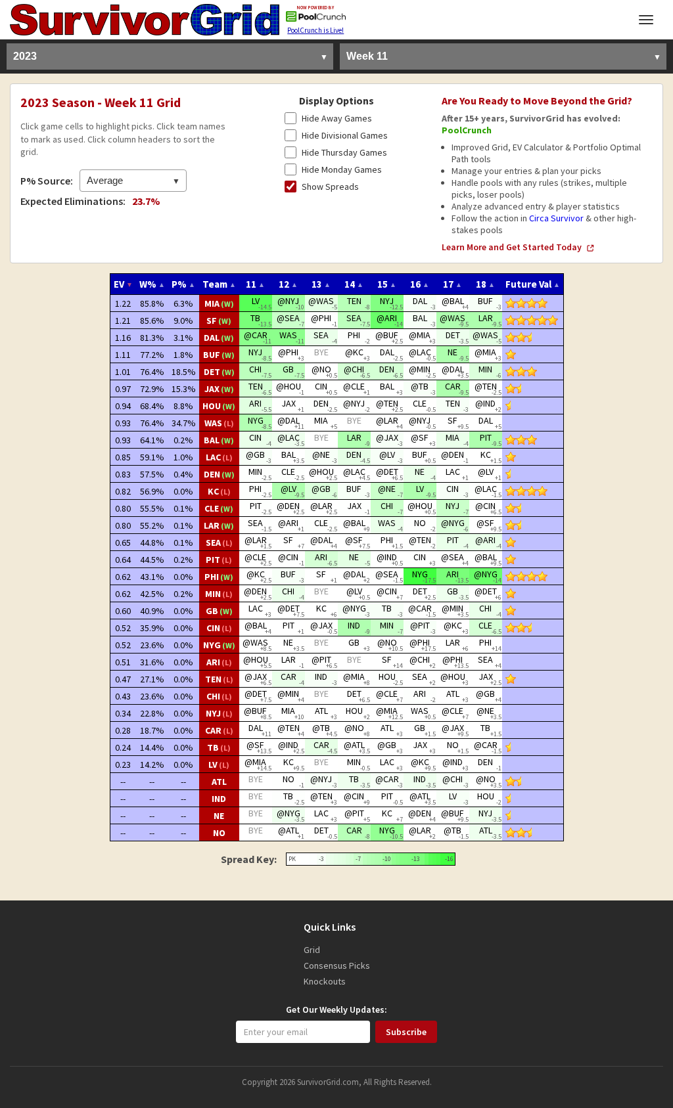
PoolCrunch (467, 130)
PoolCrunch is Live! (315, 30)
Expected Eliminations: (73, 201)
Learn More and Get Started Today (512, 247)
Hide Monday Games (342, 169)
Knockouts (325, 981)
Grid (312, 950)
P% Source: (46, 180)
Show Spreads (330, 186)
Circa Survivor (556, 218)
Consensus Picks (337, 965)
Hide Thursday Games (344, 152)
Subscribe (406, 1032)
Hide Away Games (337, 118)
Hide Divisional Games (345, 135)
